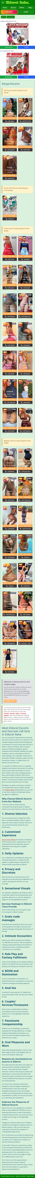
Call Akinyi (10, 672)
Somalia (12, 713)
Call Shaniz (26, 374)
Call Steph (26, 288)
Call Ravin (26, 586)
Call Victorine (26, 529)
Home (5, 7)
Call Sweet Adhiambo (26, 316)
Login (26, 12)
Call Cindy (26, 150)
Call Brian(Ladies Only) (11, 614)
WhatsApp (9, 47)
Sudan (17, 713)
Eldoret (4, 17)
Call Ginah (10, 374)
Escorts (13, 7)
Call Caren (10, 288)
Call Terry (10, 259)
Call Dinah (10, 529)
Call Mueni (10, 471)
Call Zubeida (10, 402)
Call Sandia (11, 150)
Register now (10, 701)
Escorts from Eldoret (9, 840)
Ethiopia (6, 713)
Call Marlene (11, 643)
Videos (21, 7)
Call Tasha (10, 345)
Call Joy (10, 586)
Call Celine (26, 402)
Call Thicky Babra (26, 500)
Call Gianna (11, 316)
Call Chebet (26, 614)
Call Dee (26, 557)
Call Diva (11, 219)
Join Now (9, 12)
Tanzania (23, 713)
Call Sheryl (10, 431)
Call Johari (26, 345)
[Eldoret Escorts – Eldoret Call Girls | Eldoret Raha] (17, 2)
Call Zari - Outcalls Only (26, 643)
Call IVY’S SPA (26, 121)
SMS (27, 47)
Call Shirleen (26, 431)
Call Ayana (10, 557)
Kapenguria (10, 17)
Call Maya (10, 121)
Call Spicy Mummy (26, 471)
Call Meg (26, 259)
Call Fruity (10, 178)
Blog (30, 7)
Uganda (6, 715)
